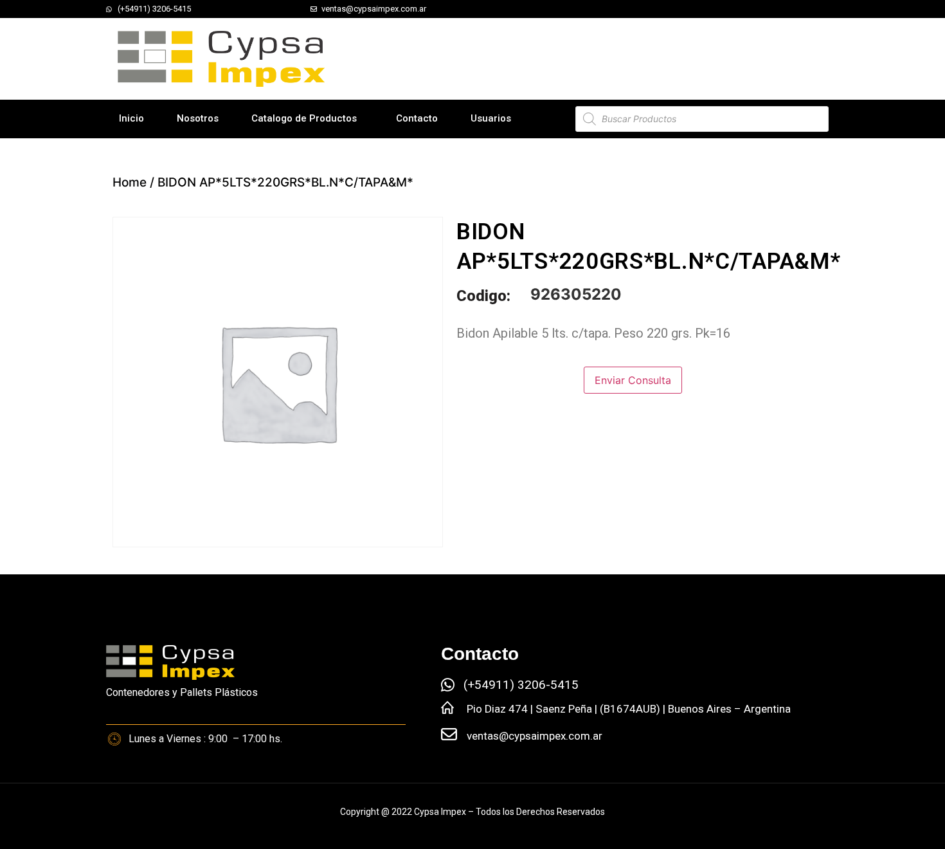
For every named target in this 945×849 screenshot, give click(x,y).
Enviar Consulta (633, 380)
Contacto (417, 118)
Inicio (131, 118)
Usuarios (491, 118)
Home (130, 182)
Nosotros (198, 118)
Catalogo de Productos (304, 118)
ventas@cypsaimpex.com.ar (534, 735)
